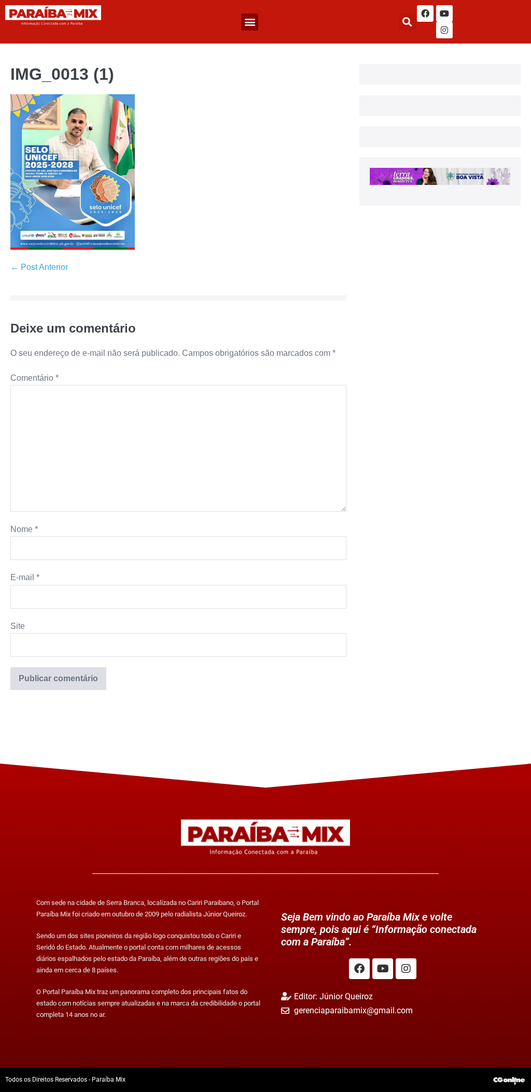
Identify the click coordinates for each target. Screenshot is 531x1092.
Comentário (34, 377)
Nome (24, 529)
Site (17, 626)
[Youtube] (444, 13)
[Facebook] (425, 13)
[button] (249, 22)
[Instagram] (444, 30)
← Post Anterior (39, 267)
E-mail (24, 577)
